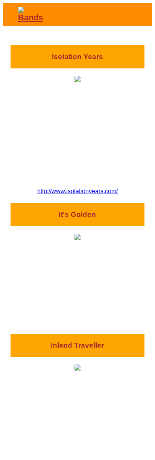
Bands (30, 17)
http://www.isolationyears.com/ (77, 191)
